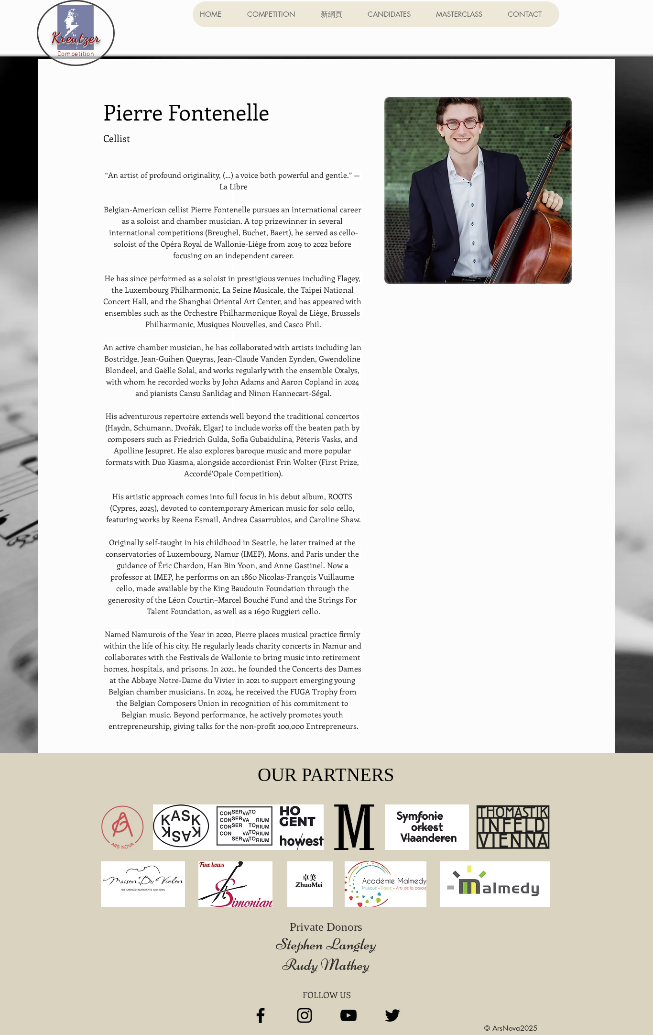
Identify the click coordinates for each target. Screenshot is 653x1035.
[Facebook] (260, 1015)
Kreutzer (76, 37)
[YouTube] (348, 1015)
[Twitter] (392, 1015)
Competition (76, 54)
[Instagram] (304, 1015)
